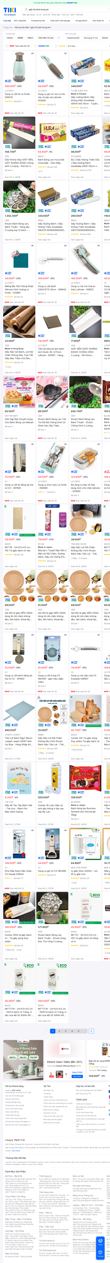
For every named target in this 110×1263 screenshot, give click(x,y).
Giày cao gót (44, 1216)
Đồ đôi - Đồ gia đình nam (56, 1202)
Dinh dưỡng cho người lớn (19, 1188)
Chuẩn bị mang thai (17, 1192)
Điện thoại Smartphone (14, 1222)
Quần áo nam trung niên (53, 1206)
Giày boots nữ (48, 1220)
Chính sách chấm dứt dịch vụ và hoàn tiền (90, 1125)
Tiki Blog (46, 1094)
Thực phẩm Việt (25, 1202)
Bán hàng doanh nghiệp (52, 1119)
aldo (91, 1162)
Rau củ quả (13, 1202)
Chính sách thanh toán (84, 1112)
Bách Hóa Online (81, 1239)
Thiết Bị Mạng (86, 1212)
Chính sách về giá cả (84, 1104)
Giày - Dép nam (46, 1226)
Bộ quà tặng (84, 1253)
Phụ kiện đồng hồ (84, 1201)
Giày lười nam (44, 1230)
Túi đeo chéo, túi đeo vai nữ (50, 1244)
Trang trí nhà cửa (79, 1222)
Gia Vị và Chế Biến (84, 1247)
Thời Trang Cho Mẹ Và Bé (15, 1179)
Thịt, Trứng (17, 1199)
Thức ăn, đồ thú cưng (18, 1212)
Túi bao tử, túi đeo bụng (59, 1255)
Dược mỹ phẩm (26, 1249)
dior (14, 1162)
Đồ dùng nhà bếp (12, 1256)
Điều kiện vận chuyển (51, 1123)
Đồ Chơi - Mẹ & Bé (13, 1176)
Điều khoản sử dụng (51, 1110)
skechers (84, 1162)
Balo (74, 1179)
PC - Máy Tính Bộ (83, 1215)
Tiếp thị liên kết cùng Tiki (53, 1116)
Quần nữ (55, 1179)
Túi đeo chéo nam (53, 1253)
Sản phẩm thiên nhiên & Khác (18, 1241)
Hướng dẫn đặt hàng (13, 1102)
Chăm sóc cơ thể (16, 1238)
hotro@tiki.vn (25, 1122)
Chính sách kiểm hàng (13, 1109)
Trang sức (77, 1198)
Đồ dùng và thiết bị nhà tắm (88, 1228)
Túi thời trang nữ (46, 1240)
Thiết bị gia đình (26, 1256)
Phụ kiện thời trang (81, 1186)
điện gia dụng (29, 14)
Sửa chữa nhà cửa (84, 1224)
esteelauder (22, 1162)
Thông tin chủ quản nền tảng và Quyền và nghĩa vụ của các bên (91, 1131)
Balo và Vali (78, 1176)
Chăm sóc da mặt (12, 1234)
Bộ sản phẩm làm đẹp (19, 1248)
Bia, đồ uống (14, 1208)
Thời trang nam (46, 1192)
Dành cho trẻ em (16, 1210)
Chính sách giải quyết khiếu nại (55, 1106)
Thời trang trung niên (52, 1188)
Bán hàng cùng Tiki (83, 1094)
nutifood (104, 1162)
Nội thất (84, 1226)
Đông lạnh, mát (21, 1204)
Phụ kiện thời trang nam (87, 1190)
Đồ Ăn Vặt (81, 1249)
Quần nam (54, 1195)
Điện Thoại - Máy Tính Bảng (18, 1219)
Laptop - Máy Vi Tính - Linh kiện (88, 1205)
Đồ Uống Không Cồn (87, 1251)
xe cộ (38, 14)
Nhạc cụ (91, 1233)
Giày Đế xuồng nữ (54, 1222)
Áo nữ (41, 1179)
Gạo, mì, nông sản (18, 1206)
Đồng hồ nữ (86, 1198)
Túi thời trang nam (47, 1250)
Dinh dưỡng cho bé (17, 1185)
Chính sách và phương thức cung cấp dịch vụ (90, 1120)
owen (46, 1162)
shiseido (8, 1164)
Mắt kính (94, 1189)
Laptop (94, 1215)
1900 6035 (16, 1151)
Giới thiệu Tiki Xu (49, 1113)
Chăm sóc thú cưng (80, 1242)
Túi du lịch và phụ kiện (86, 1179)
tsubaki (40, 1164)
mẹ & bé (46, 14)
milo (77, 1162)
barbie (40, 1162)
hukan (24, 1164)
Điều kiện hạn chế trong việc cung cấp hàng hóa (90, 1108)
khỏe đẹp (56, 14)
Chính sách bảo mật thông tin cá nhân (58, 1103)
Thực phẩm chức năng (18, 1236)
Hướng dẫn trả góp (12, 1115)
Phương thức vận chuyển (14, 1105)
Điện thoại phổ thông (18, 1224)
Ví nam (41, 1253)
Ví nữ (64, 1244)
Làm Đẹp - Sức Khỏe (14, 1231)
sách (72, 14)
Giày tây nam (56, 1230)
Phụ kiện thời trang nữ (81, 1189)
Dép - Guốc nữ (56, 1216)
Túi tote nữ (53, 1246)
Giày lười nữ (59, 1220)
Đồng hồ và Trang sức (83, 1195)
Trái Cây (8, 1199)
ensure (52, 1162)
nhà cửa (65, 14)
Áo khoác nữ (57, 1181)
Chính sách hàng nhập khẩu (16, 1118)
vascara (8, 1162)
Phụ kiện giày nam (51, 1234)
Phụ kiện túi (63, 1246)
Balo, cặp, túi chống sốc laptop (88, 1180)
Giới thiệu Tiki (48, 1090)
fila (34, 1164)
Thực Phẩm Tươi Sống (15, 1196)
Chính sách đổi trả (12, 1112)
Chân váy (55, 1183)
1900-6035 (16, 1090)
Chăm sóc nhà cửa (20, 1215)
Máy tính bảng (15, 1226)
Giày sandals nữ (52, 1218)
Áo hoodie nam (50, 1199)
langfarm (16, 1164)
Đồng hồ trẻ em (98, 1201)
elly (73, 1162)
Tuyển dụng (48, 1097)
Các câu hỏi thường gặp (14, 1096)
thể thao (79, 14)
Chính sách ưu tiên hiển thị (86, 1116)
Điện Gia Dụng (12, 1253)
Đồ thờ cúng (81, 1233)
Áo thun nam (44, 1195)
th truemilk (32, 1162)
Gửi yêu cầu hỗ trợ (12, 1099)
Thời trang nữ (45, 1176)
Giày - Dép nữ (45, 1212)
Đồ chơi (29, 1179)
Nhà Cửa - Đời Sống (82, 1219)
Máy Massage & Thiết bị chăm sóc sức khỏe (20, 1239)
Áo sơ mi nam (54, 1197)
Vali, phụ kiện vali (96, 1181)
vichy (30, 1164)
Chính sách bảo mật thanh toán (55, 1100)
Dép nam (51, 1232)
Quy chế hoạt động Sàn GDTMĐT (89, 1090)
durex (59, 1162)
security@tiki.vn (24, 1125)
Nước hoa (14, 1247)
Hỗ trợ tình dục (24, 1247)
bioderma (66, 1162)
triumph (97, 1162)
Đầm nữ (48, 1179)
